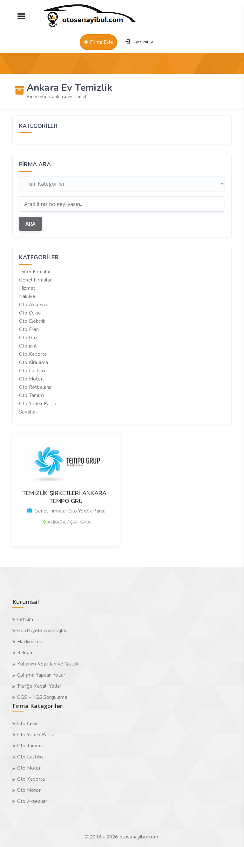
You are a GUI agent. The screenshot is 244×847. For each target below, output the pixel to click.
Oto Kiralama (33, 362)
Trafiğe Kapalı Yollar (39, 686)
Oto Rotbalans (35, 387)
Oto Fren (29, 329)
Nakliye (27, 296)
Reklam (25, 653)
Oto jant (28, 346)
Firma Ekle (101, 42)
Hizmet (27, 288)
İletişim (25, 619)
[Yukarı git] (229, 832)
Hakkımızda (29, 642)
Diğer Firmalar (35, 271)
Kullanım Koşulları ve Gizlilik (47, 664)
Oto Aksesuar (34, 304)
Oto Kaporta (33, 354)
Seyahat (28, 412)
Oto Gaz (28, 337)
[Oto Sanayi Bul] (90, 27)
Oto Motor (31, 379)
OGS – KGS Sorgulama (42, 697)
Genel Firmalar (35, 280)
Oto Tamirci (31, 395)
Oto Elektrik (32, 321)
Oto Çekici (30, 313)
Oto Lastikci (32, 370)
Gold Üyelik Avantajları (42, 630)
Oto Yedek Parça (37, 403)
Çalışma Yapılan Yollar (41, 675)
